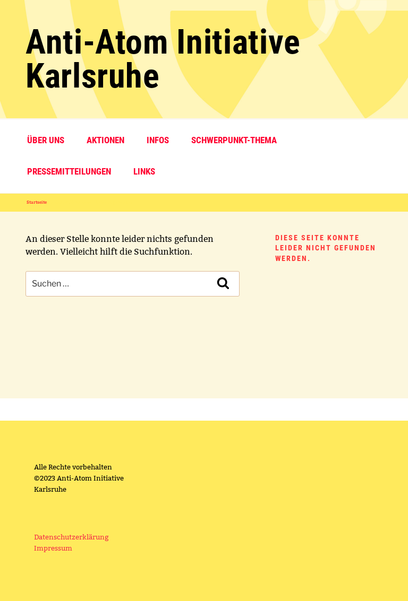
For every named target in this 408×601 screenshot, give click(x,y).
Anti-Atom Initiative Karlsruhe (163, 59)
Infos (158, 140)
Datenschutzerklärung (71, 537)
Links (144, 171)
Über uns (45, 140)
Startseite (37, 202)
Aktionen (105, 140)
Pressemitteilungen (69, 171)
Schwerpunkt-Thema (234, 140)
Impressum (53, 548)
